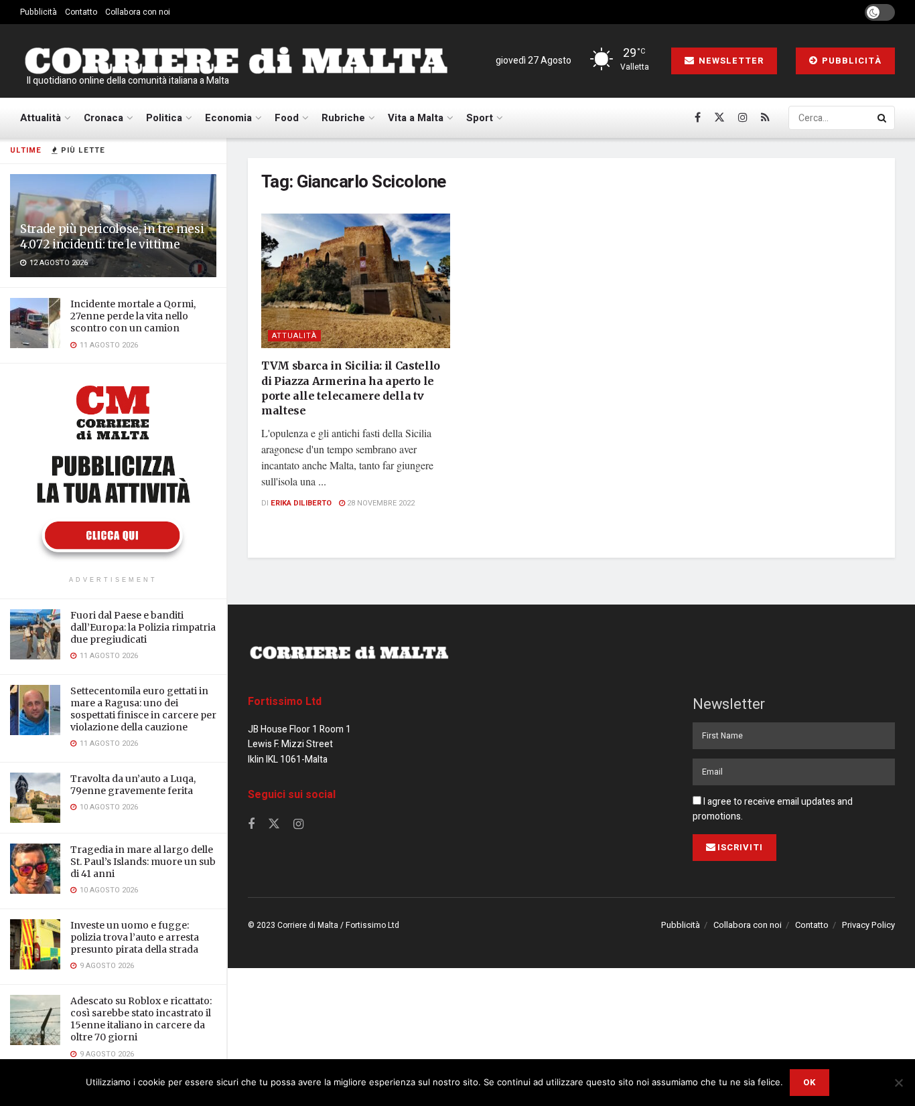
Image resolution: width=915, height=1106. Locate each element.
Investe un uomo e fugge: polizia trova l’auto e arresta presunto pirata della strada (134, 937)
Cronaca (103, 117)
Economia (228, 117)
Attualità (40, 117)
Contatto (81, 12)
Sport (479, 117)
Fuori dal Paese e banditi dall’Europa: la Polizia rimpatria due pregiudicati (143, 627)
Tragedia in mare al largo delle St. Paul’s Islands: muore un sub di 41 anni (143, 862)
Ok (809, 1082)
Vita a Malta (415, 117)
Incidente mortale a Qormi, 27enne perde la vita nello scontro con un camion (133, 316)
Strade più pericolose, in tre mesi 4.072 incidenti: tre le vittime (112, 237)
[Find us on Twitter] (719, 118)
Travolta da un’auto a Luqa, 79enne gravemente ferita (133, 785)
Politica (164, 117)
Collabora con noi (137, 12)
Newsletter (730, 60)
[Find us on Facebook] (698, 118)
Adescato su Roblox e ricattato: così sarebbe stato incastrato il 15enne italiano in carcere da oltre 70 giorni (141, 1019)
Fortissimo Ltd (285, 702)
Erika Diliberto (301, 503)
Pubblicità (38, 12)
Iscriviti (740, 847)
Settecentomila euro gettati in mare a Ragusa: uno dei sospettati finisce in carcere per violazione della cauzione (143, 709)
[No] (898, 1082)
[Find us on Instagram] (743, 118)
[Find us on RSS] (765, 118)
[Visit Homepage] (235, 61)
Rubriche (343, 117)
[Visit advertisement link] (113, 471)
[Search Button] (883, 118)
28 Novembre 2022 (380, 503)
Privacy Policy (868, 925)
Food (287, 117)
